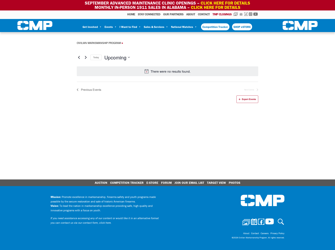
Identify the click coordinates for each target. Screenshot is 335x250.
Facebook (246, 14)
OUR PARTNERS (173, 14)
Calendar (241, 14)
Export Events (249, 99)
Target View (216, 183)
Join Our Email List (189, 183)
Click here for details (225, 3)
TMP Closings (222, 14)
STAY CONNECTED (149, 14)
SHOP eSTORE (242, 27)
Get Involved (90, 27)
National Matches (182, 27)
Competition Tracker (215, 27)
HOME (131, 14)
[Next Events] (86, 57)
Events (109, 27)
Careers (265, 233)
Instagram (250, 14)
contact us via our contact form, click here (86, 222)
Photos (235, 14)
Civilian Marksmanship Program (34, 26)
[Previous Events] (79, 57)
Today (96, 57)
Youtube (255, 14)
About (190, 14)
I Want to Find (128, 27)
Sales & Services (154, 27)
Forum (166, 183)
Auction (101, 183)
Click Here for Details (215, 7)
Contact (204, 14)
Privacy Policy (277, 233)
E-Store (152, 183)
